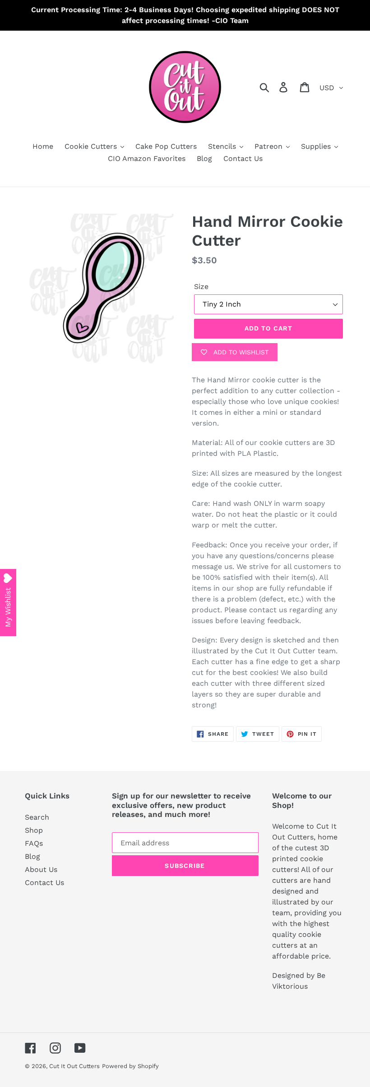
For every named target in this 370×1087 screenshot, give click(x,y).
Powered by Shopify (130, 1066)
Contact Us (44, 882)
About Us (41, 869)
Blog (32, 856)
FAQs (34, 843)
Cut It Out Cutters (74, 1066)
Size (201, 286)
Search (37, 817)
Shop (34, 830)
